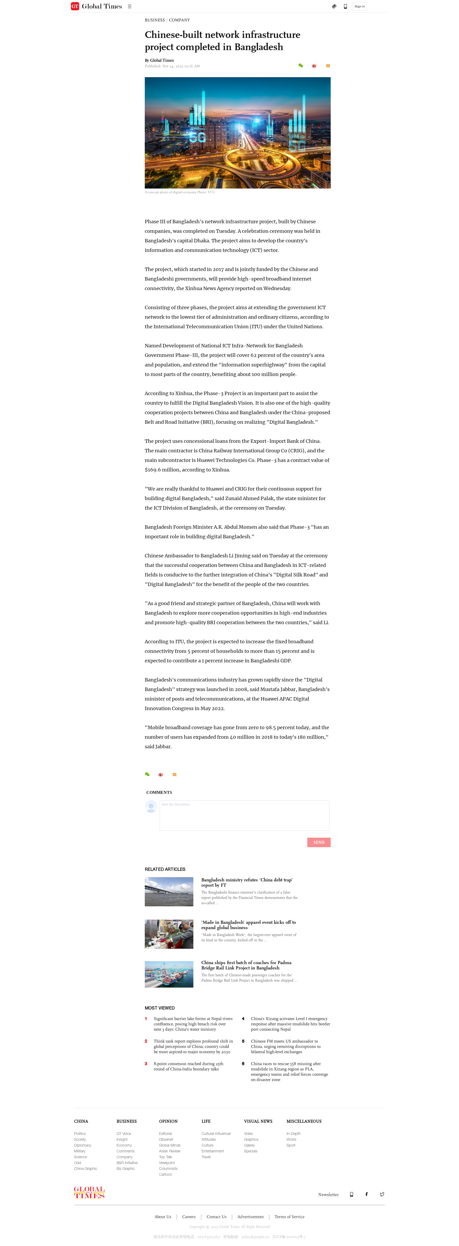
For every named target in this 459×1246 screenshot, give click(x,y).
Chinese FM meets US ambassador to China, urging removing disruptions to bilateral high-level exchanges (286, 1046)
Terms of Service (289, 1216)
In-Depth (294, 1133)
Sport (291, 1145)
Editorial (165, 1133)
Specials (251, 1151)
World (291, 1139)
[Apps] (343, 7)
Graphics (251, 1139)
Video (248, 1133)
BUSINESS (155, 20)
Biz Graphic (126, 1168)
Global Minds (170, 1145)
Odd (77, 1162)
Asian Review (169, 1151)
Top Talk (165, 1157)
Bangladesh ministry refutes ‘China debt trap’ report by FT (247, 882)
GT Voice (124, 1133)
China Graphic (85, 1168)
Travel (206, 1157)
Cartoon (165, 1174)
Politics (80, 1133)
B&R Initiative (127, 1162)
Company (124, 1157)
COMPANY (179, 20)
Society (80, 1139)
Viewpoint (167, 1162)
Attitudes (209, 1139)
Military (79, 1151)
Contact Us (217, 1216)
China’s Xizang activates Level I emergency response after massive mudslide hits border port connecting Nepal (290, 1024)
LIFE (206, 1121)
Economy (124, 1145)
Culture (207, 1145)
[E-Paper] (334, 7)
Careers (189, 1216)
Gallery (249, 1145)
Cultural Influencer (216, 1133)
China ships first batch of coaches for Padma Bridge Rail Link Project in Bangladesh (246, 965)
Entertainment (213, 1151)
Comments (126, 1151)
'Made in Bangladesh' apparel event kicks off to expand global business (248, 924)
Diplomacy (82, 1145)
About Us (163, 1216)
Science (80, 1157)
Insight (122, 1139)
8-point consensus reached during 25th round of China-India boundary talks (188, 1066)
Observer (166, 1139)
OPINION (168, 1121)
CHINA (81, 1121)
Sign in (360, 6)
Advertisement (250, 1216)
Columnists (168, 1168)
